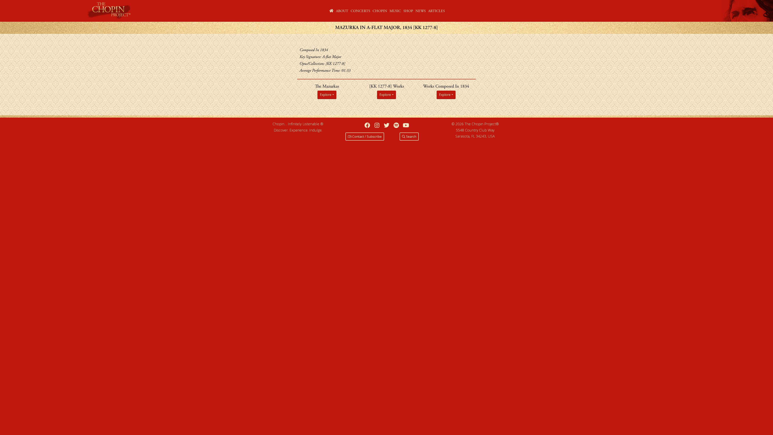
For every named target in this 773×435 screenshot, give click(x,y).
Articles (436, 11)
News (420, 11)
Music (395, 11)
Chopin (380, 11)
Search (410, 136)
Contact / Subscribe (366, 136)
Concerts (360, 11)
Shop (408, 11)
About (342, 11)
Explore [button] (325, 94)
